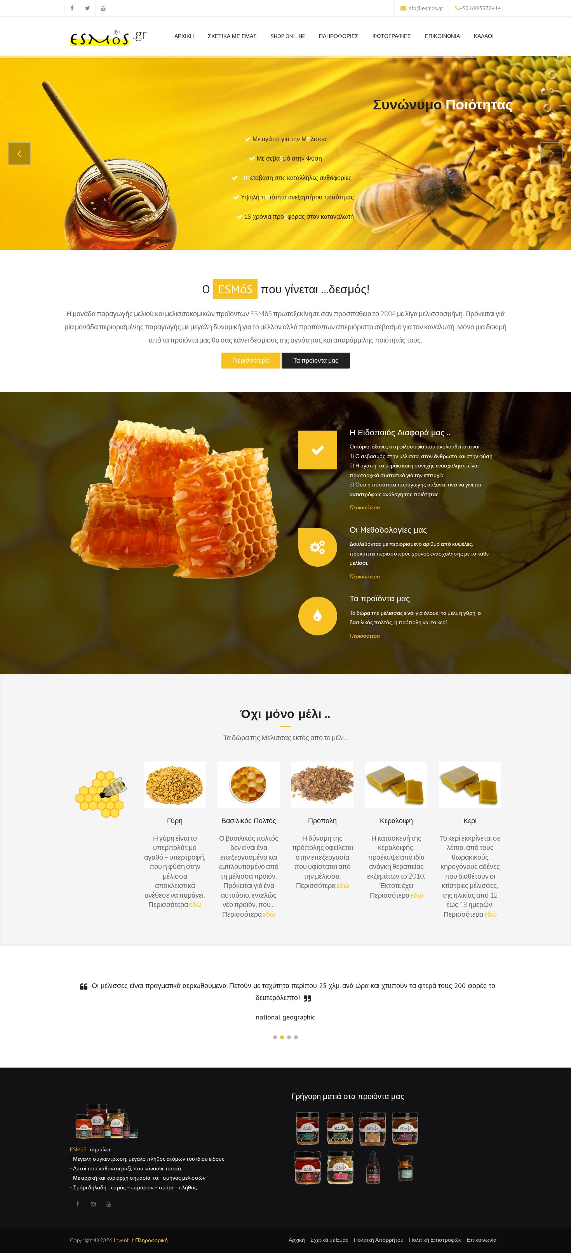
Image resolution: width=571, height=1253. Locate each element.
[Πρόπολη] (372, 1166)
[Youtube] (103, 8)
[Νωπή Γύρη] (340, 1166)
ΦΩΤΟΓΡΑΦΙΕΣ (392, 36)
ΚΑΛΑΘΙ (484, 36)
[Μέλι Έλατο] (307, 1166)
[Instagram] (93, 1204)
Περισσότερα (251, 360)
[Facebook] (72, 8)
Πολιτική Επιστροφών (435, 1239)
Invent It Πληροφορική (140, 1240)
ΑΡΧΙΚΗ (184, 36)
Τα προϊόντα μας (315, 360)
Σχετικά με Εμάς (329, 1239)
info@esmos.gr (425, 8)
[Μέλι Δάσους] (307, 1128)
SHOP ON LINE (288, 36)
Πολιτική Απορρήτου (379, 1239)
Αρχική (297, 1239)
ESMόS (78, 1149)
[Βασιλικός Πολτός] (405, 1166)
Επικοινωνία (481, 1239)
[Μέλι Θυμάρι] (372, 1128)
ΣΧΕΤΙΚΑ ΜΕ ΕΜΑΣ (232, 36)
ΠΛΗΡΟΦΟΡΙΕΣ (339, 36)
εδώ (195, 904)
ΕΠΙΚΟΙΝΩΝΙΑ (442, 36)
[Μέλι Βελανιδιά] (405, 1128)
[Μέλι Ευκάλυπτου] (340, 1128)
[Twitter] (87, 8)
